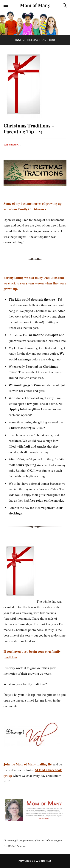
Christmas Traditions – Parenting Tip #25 (29, 128)
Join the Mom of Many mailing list (28, 764)
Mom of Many (35, 5)
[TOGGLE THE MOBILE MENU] (6, 5)
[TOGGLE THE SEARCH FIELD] (64, 5)
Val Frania (11, 144)
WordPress (44, 860)
